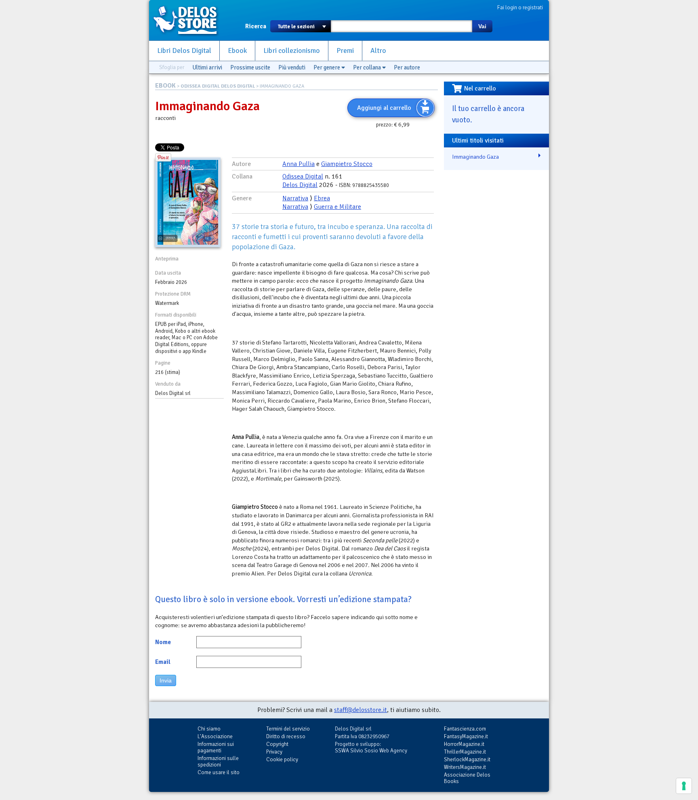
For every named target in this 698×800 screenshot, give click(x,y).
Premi (345, 50)
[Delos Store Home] (189, 20)
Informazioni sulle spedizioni (218, 761)
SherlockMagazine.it (467, 759)
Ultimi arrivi (207, 67)
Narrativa (295, 198)
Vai (482, 26)
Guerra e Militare (337, 207)
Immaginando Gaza (475, 156)
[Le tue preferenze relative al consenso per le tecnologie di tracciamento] (684, 786)
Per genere (327, 67)
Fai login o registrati (520, 7)
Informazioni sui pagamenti (216, 747)
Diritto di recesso (285, 736)
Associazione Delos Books (467, 778)
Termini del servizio (288, 728)
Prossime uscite (250, 67)
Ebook (237, 50)
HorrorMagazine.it (464, 744)
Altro (378, 50)
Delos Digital (299, 185)
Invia (166, 680)
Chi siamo (209, 728)
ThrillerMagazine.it (465, 751)
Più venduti (291, 67)
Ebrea (322, 198)
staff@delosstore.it (360, 710)
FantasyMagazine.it (466, 736)
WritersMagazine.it (465, 767)
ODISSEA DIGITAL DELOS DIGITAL (218, 86)
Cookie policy (282, 759)
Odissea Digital (302, 176)
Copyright (277, 744)
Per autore (407, 67)
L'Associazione (215, 736)
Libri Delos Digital (184, 50)
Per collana (367, 67)
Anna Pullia (298, 164)
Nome (163, 642)
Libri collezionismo (291, 50)
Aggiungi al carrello (384, 108)
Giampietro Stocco (346, 164)
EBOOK (165, 86)
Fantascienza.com (465, 728)
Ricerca (255, 26)
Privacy (274, 751)
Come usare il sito (219, 772)
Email (162, 662)
